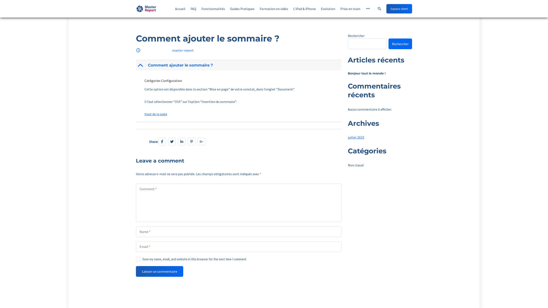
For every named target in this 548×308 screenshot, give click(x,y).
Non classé (356, 165)
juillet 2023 (356, 137)
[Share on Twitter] (172, 141)
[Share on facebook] (162, 141)
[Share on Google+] (201, 141)
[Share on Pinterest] (191, 141)
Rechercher (356, 36)
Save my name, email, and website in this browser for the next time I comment (194, 259)
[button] (239, 65)
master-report (183, 50)
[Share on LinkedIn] (182, 141)
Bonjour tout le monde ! (367, 73)
